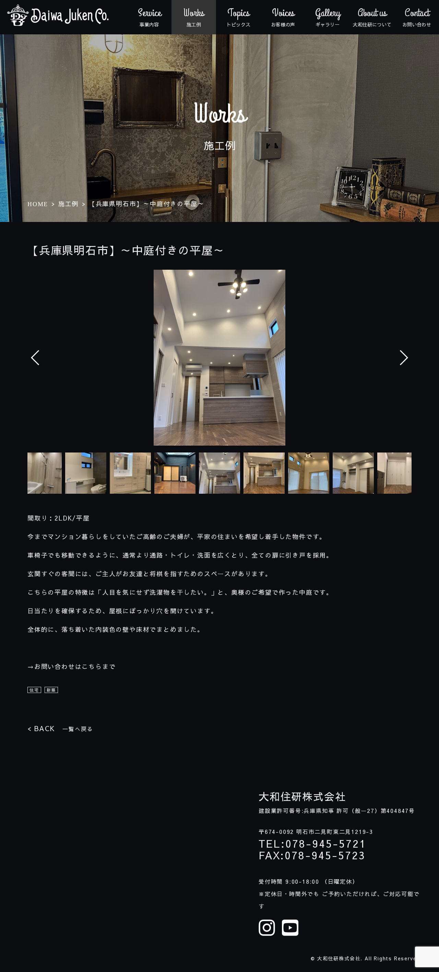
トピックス (238, 17)
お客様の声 (283, 17)
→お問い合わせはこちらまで (71, 666)
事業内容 (149, 17)
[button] (403, 357)
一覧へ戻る (60, 728)
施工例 (193, 17)
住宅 (34, 690)
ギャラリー (327, 17)
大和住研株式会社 (302, 796)
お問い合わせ (416, 17)
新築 (51, 690)
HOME (37, 204)
